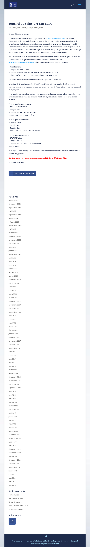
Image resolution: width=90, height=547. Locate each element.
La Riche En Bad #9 (16, 509)
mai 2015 (12, 420)
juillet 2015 (13, 417)
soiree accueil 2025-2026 (18, 506)
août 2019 (12, 287)
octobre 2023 (14, 222)
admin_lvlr (16, 28)
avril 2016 (12, 399)
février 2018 (13, 330)
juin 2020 (12, 265)
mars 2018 (13, 327)
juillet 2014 (13, 442)
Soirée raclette (14, 495)
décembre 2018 (15, 301)
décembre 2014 (15, 435)
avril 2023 (12, 229)
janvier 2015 (13, 431)
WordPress (54, 544)
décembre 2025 (15, 204)
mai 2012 (12, 478)
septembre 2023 (15, 226)
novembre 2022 (15, 240)
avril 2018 (12, 323)
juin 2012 (12, 474)
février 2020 (13, 273)
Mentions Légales (52, 541)
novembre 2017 (15, 341)
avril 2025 (12, 211)
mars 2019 (13, 294)
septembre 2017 (15, 348)
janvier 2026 (13, 200)
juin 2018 (12, 319)
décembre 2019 (15, 280)
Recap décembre (15, 502)
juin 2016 (12, 395)
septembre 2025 (15, 208)
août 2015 (12, 413)
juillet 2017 (13, 355)
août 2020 (12, 262)
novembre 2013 (15, 453)
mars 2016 (13, 402)
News (41, 28)
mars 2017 (13, 366)
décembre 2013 (15, 449)
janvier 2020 (13, 276)
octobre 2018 (14, 309)
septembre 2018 (15, 312)
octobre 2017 (14, 345)
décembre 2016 (15, 377)
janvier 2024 (13, 218)
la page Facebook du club (55, 39)
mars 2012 (13, 485)
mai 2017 (12, 363)
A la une (35, 28)
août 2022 (12, 247)
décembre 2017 (15, 337)
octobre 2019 (14, 283)
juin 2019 (12, 291)
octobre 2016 (14, 384)
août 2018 (12, 316)
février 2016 (13, 406)
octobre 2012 (14, 464)
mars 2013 (13, 456)
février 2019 (13, 298)
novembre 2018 (15, 305)
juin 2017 (12, 359)
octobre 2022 (14, 244)
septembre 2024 (15, 215)
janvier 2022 (13, 251)
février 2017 (13, 370)
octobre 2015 (14, 410)
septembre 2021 (15, 254)
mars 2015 (13, 428)
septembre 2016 (15, 388)
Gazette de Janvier (16, 498)
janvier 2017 (13, 373)
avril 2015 (12, 424)
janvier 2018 (13, 334)
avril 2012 (12, 482)
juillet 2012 (13, 471)
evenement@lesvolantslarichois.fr (22, 62)
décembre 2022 (15, 236)
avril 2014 (12, 446)
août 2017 (12, 352)
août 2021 (12, 258)
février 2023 (13, 233)
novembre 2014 (15, 438)
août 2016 (12, 392)
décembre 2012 (15, 460)
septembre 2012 (15, 467)
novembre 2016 (15, 381)
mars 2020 (13, 269)
